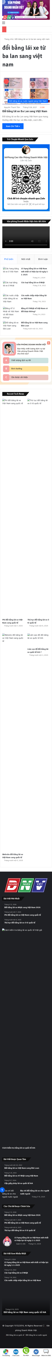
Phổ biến (8, 259)
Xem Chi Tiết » (13, 126)
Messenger (36, 1355)
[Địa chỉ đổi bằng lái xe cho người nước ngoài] (10, 1194)
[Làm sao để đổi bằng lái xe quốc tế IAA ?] (38, 639)
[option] (26, 1302)
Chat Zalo (15, 1355)
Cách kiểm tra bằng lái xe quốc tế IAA (18, 1148)
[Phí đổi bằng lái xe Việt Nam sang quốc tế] (13, 508)
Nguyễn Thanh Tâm (12, 107)
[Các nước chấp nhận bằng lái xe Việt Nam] (11, 299)
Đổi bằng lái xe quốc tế (15, 1335)
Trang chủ (8, 39)
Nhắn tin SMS (46, 1355)
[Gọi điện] (26, 1350)
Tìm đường (6, 1355)
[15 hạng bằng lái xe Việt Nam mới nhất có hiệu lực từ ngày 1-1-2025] (11, 272)
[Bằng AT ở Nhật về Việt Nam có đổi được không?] (11, 313)
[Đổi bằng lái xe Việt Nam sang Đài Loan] (11, 326)
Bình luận (43, 259)
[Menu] (3, 22)
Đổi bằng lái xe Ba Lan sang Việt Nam (24, 111)
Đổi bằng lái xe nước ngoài (36, 1335)
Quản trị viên (20, 1244)
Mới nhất (25, 259)
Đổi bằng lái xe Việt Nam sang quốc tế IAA (25, 1312)
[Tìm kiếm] (48, 22)
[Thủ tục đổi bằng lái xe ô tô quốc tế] (38, 508)
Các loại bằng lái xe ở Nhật (33, 282)
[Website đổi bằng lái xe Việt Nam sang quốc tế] (13, 742)
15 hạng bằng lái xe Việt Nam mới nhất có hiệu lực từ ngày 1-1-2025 (34, 271)
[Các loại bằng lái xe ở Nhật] (11, 286)
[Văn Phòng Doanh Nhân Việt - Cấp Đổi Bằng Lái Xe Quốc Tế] (26, 10)
